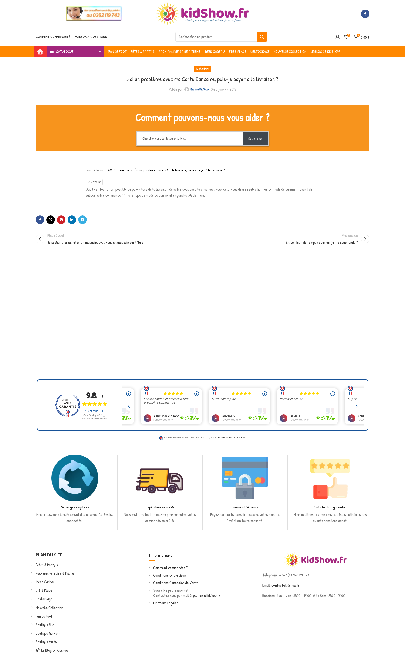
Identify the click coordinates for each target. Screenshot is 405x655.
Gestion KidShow (199, 89)
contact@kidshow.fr (285, 585)
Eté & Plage (44, 590)
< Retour (94, 182)
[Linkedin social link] (72, 219)
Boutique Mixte (46, 641)
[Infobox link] (75, 489)
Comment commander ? (170, 567)
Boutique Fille (45, 624)
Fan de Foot (44, 616)
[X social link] (50, 219)
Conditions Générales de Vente (175, 582)
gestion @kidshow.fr (206, 595)
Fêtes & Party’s (47, 564)
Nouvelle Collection (49, 607)
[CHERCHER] (262, 37)
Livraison (202, 68)
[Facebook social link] (365, 14)
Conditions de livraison (169, 575)
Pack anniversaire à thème (55, 573)
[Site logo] (202, 13)
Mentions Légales (165, 603)
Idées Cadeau (45, 582)
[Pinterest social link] (61, 219)
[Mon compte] (337, 37)
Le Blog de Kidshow (54, 650)
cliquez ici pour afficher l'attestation (228, 437)
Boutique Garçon (48, 633)
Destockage (44, 599)
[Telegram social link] (82, 219)
